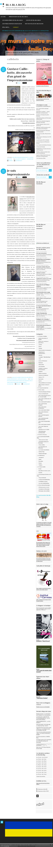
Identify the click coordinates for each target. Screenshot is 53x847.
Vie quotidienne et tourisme (45, 382)
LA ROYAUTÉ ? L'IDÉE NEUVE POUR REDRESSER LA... (42, 717)
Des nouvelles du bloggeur (34, 23)
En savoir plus (6, 845)
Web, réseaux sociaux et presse (43, 385)
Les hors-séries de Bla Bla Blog (12, 20)
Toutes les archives (40, 776)
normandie (15, 382)
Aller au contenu (4, 1)
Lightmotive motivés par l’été (43, 278)
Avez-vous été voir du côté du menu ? (42, 784)
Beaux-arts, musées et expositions (19, 377)
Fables (40, 459)
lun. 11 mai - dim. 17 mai (41, 772)
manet (17, 380)
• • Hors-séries (41, 389)
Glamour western (40, 272)
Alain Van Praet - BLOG (43, 725)
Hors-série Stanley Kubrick (44, 424)
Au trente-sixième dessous (43, 266)
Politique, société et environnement (42, 369)
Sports (40, 380)
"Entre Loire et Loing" (43, 439)
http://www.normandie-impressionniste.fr (25, 340)
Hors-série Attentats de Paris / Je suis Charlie (44, 396)
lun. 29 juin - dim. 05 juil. (41, 759)
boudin (20, 380)
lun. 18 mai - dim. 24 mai (41, 770)
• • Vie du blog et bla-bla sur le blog (44, 475)
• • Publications (41, 455)
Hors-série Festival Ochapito (42, 404)
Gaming (40, 348)
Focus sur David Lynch (43, 393)
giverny (11, 382)
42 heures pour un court (44, 487)
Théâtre (40, 465)
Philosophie (41, 364)
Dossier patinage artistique (44, 391)
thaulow (24, 380)
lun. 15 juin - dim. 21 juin (41, 762)
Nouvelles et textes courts (44, 470)
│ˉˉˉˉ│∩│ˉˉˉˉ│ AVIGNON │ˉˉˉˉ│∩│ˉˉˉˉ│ (43, 744)
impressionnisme (21, 382)
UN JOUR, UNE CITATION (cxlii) (43, 724)
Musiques (41, 362)
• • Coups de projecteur (43, 387)
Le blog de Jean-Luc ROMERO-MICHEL (43, 729)
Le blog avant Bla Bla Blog (44, 479)
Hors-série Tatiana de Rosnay (43, 427)
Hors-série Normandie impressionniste (20, 157)
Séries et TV (41, 377)
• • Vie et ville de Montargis (44, 485)
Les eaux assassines (41, 253)
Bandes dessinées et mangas (43, 339)
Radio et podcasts (43, 373)
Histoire (40, 355)
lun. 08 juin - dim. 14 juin (41, 764)
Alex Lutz (38, 747)
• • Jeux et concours (42, 434)
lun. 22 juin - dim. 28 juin (41, 761)
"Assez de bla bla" (42, 477)
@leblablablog (39, 228)
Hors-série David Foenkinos (45, 401)
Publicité (40, 371)
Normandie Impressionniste (29, 123)
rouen (27, 380)
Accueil (3, 16)
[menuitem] (4, 16)
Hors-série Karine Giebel (44, 410)
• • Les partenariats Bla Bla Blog (43, 437)
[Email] (37, 796)
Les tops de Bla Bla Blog (44, 483)
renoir (14, 380)
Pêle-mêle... (6, 27)
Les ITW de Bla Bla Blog (33, 20)
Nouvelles (41, 461)
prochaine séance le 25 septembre (43, 739)
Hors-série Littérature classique (43, 412)
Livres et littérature (43, 360)
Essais (40, 468)
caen (30, 380)
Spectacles (41, 379)
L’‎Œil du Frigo (41, 451)
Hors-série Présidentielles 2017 (44, 422)
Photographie (42, 366)
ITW (40, 359)
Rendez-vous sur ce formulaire (43, 706)
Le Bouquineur (47, 715)
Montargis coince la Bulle (44, 491)
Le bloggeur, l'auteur (43, 481)
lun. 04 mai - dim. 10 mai (41, 774)
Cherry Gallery (42, 444)
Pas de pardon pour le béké (43, 292)
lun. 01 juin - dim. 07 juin (41, 766)
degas (11, 380)
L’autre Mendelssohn (41, 313)
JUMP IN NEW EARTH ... (41, 721)
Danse (40, 346)
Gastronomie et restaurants (45, 350)
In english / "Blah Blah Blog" (44, 357)
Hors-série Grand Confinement (42, 407)
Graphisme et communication (41, 352)
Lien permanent (19, 160)
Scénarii (40, 472)
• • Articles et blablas (42, 336)
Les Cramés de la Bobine (44, 449)
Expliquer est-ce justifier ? (43, 319)
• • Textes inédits (41, 466)
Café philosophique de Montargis (43, 442)
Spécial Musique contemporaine (42, 432)
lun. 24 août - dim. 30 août (42, 757)
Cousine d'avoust (40, 744)
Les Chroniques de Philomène (42, 447)
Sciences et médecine (43, 375)
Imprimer (10, 160)
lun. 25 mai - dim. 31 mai (41, 768)
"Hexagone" (41, 457)
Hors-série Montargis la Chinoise (43, 415)
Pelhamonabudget (43, 453)
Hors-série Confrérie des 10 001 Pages (44, 399)
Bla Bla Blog (16, 4)
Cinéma (40, 344)
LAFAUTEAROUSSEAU (43, 719)
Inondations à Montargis (44, 489)
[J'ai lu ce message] (51, 844)
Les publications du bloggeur (12, 23)
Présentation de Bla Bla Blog (18, 16)
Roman (40, 463)
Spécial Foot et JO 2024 (44, 429)
